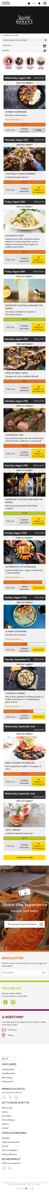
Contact (5, 1128)
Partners (5, 1124)
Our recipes (6, 1116)
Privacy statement (9, 1154)
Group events (7, 1081)
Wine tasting (7, 1077)
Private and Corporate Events (22, 924)
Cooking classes (8, 1069)
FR (6, 1058)
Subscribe (6, 1138)
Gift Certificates (8, 1120)
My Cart (5, 1146)
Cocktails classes (8, 1073)
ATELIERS (6, 3)
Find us (10, 1035)
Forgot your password (11, 1142)
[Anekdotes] (32, 1189)
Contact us (12, 1030)
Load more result (24, 857)
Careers (5, 1112)
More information (12, 119)
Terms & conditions (9, 1150)
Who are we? (7, 1108)
